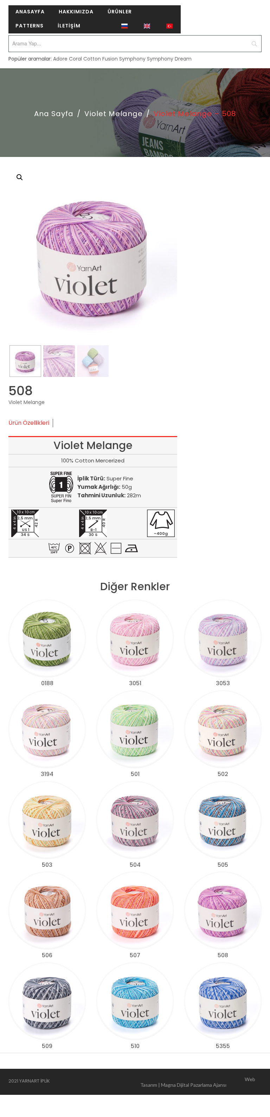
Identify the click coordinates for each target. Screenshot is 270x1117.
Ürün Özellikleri (28, 423)
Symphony (132, 58)
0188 (47, 683)
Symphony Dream (169, 58)
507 (135, 955)
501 (135, 774)
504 (135, 865)
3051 (135, 683)
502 (223, 774)
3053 (223, 683)
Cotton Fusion (100, 58)
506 (47, 955)
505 (223, 865)
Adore (60, 58)
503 (47, 865)
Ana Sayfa (53, 114)
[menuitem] (30, 12)
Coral (75, 58)
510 (135, 1046)
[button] (19, 177)
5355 (223, 1046)
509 (47, 1046)
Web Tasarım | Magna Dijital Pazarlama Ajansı (197, 1082)
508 (223, 955)
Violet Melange (113, 114)
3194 (47, 774)
